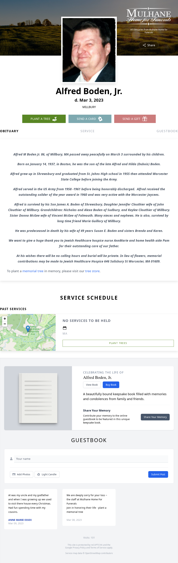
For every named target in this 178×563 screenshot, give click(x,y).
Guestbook (167, 131)
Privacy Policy (79, 547)
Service (87, 131)
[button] (28, 328)
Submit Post (158, 474)
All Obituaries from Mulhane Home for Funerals (148, 31)
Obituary (9, 131)
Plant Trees (118, 343)
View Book (92, 384)
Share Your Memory (155, 417)
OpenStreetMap (92, 553)
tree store (92, 271)
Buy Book (111, 384)
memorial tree (32, 271)
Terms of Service (98, 547)
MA (65, 333)
